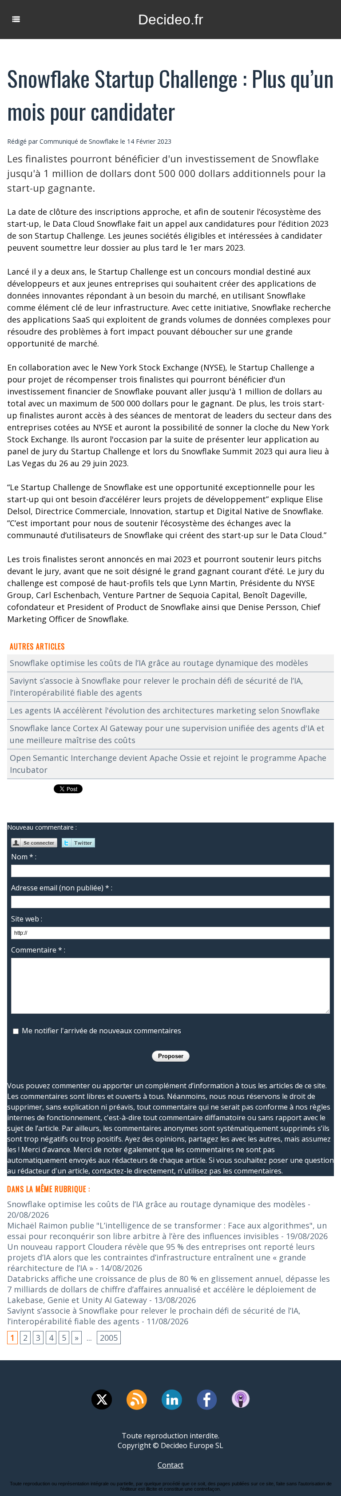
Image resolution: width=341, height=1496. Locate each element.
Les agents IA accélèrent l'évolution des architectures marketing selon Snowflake (165, 710)
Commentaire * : (38, 950)
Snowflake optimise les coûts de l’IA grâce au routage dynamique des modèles (159, 662)
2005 (109, 1337)
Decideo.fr (170, 20)
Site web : (26, 919)
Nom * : (23, 857)
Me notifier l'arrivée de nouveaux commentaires (101, 1030)
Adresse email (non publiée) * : (61, 888)
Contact (170, 1465)
